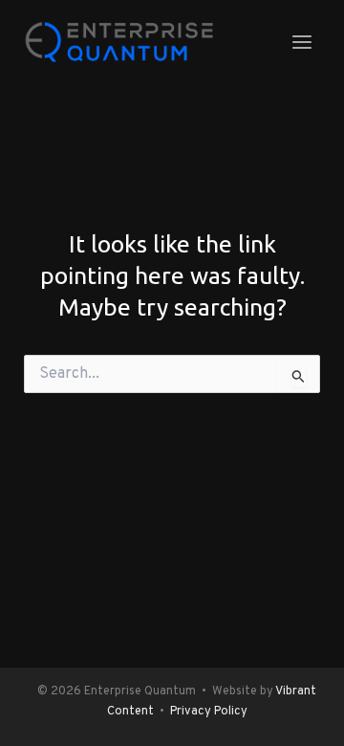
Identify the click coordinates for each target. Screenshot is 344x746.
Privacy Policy (208, 711)
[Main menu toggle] (301, 42)
